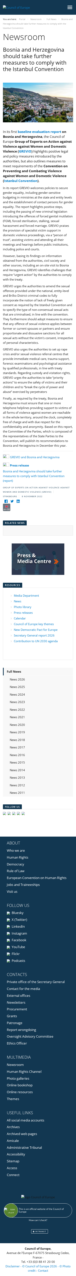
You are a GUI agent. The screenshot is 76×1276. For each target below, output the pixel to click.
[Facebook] (6, 501)
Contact (43, 1270)
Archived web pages (22, 1133)
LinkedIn (18, 926)
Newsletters (16, 1002)
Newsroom (15, 1064)
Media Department (26, 595)
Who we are (16, 850)
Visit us (12, 891)
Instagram (19, 933)
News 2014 (17, 770)
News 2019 (17, 732)
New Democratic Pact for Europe (35, 630)
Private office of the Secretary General (36, 982)
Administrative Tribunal (24, 1147)
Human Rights (17, 857)
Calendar (20, 618)
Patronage (14, 1023)
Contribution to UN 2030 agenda (36, 641)
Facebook (18, 940)
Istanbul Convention (20, 180)
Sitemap (13, 1161)
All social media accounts (25, 1120)
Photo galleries (18, 1078)
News (17, 601)
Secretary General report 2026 (34, 635)
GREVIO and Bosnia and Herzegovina (34, 457)
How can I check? (38, 1220)
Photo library (22, 607)
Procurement (17, 1009)
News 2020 (17, 725)
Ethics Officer (17, 1043)
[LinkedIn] (18, 501)
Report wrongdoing (21, 1029)
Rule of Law (15, 871)
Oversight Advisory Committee (30, 1036)
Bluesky (17, 912)
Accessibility (16, 1154)
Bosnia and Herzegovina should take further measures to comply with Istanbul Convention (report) (34, 473)
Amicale (13, 1140)
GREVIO (25, 151)
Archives (13, 1127)
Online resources (20, 1092)
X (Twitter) (19, 919)
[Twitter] (12, 501)
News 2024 (17, 694)
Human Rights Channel (24, 1071)
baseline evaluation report (39, 131)
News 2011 (17, 793)
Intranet (40, 1231)
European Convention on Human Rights (36, 877)
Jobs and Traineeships (23, 884)
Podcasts (18, 960)
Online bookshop (20, 1085)
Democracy (15, 864)
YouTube (18, 947)
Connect (13, 1175)
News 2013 (17, 777)
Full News (14, 671)
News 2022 (17, 710)
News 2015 (17, 762)
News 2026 (17, 679)
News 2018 (17, 740)
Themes (13, 1099)
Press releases (23, 613)
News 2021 (17, 717)
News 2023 (17, 702)
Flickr (15, 953)
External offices (18, 995)
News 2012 (17, 785)
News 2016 (17, 755)
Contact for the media (23, 988)
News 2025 (17, 687)
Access (12, 1168)
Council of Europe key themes (34, 624)
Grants (12, 1016)
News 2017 (17, 747)
